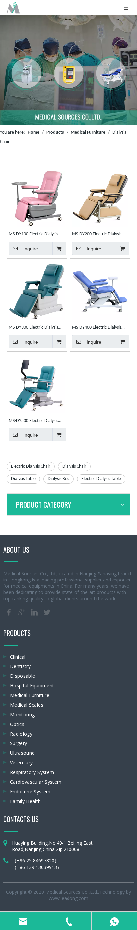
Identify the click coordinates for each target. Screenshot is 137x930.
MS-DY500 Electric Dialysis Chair (33, 421)
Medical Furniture (29, 695)
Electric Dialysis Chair (30, 466)
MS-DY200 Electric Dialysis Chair (96, 235)
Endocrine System (30, 791)
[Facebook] (9, 612)
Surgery (18, 743)
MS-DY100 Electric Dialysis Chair (33, 235)
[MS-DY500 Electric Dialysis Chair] (37, 385)
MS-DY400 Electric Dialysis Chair (96, 328)
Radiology (21, 734)
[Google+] (21, 612)
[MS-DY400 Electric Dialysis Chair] (100, 291)
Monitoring (22, 714)
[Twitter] (47, 612)
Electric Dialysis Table (101, 478)
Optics (17, 724)
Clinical (18, 657)
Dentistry (20, 666)
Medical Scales (26, 705)
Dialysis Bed (58, 478)
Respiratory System (32, 772)
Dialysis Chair (74, 466)
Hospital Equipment (32, 685)
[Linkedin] (34, 612)
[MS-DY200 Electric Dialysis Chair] (100, 198)
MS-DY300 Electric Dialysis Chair (33, 328)
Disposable (22, 676)
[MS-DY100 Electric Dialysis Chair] (37, 198)
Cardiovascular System (35, 782)
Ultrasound (22, 753)
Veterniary (21, 762)
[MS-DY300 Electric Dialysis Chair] (37, 291)
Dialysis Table (23, 478)
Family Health (25, 801)
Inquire (30, 248)
